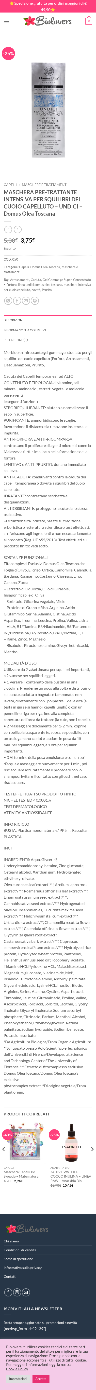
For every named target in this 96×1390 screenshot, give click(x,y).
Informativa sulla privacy (23, 1267)
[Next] (92, 1158)
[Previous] (4, 1158)
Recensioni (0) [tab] (16, 340)
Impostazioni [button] (18, 1379)
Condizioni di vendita (20, 1250)
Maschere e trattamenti (44, 185)
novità (36, 290)
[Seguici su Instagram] (17, 1292)
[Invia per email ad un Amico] (26, 301)
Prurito (47, 290)
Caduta (36, 280)
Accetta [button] (41, 1379)
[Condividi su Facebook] (17, 301)
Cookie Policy (17, 1369)
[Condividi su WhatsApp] (8, 301)
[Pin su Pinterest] (35, 301)
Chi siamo (11, 1241)
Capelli (10, 185)
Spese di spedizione (18, 1259)
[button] (7, 21)
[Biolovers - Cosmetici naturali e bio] (47, 21)
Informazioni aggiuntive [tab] (25, 330)
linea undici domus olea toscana (40, 285)
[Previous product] (17, 229)
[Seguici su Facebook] (8, 1292)
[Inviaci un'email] (26, 1292)
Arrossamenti (19, 280)
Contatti (10, 1276)
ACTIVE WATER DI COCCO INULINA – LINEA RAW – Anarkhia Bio (70, 1176)
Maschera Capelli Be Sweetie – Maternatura (21, 1174)
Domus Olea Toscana (45, 267)
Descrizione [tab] (14, 320)
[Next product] (8, 229)
